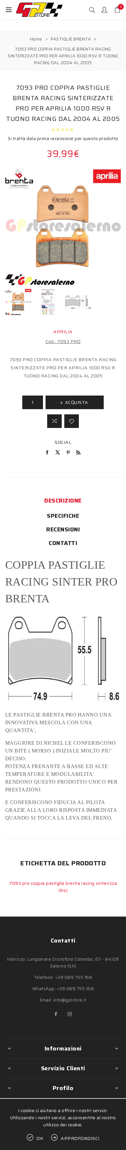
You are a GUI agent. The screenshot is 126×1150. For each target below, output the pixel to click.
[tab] (63, 500)
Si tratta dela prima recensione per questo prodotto (63, 138)
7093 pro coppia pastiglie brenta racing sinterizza (63, 883)
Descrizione (63, 500)
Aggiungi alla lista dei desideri (71, 421)
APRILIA (63, 331)
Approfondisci (80, 1138)
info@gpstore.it (70, 1000)
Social (63, 442)
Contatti (63, 543)
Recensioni (63, 529)
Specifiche (63, 515)
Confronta (54, 421)
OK (40, 1138)
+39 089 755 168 (73, 977)
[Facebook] (56, 1014)
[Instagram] (70, 1014)
